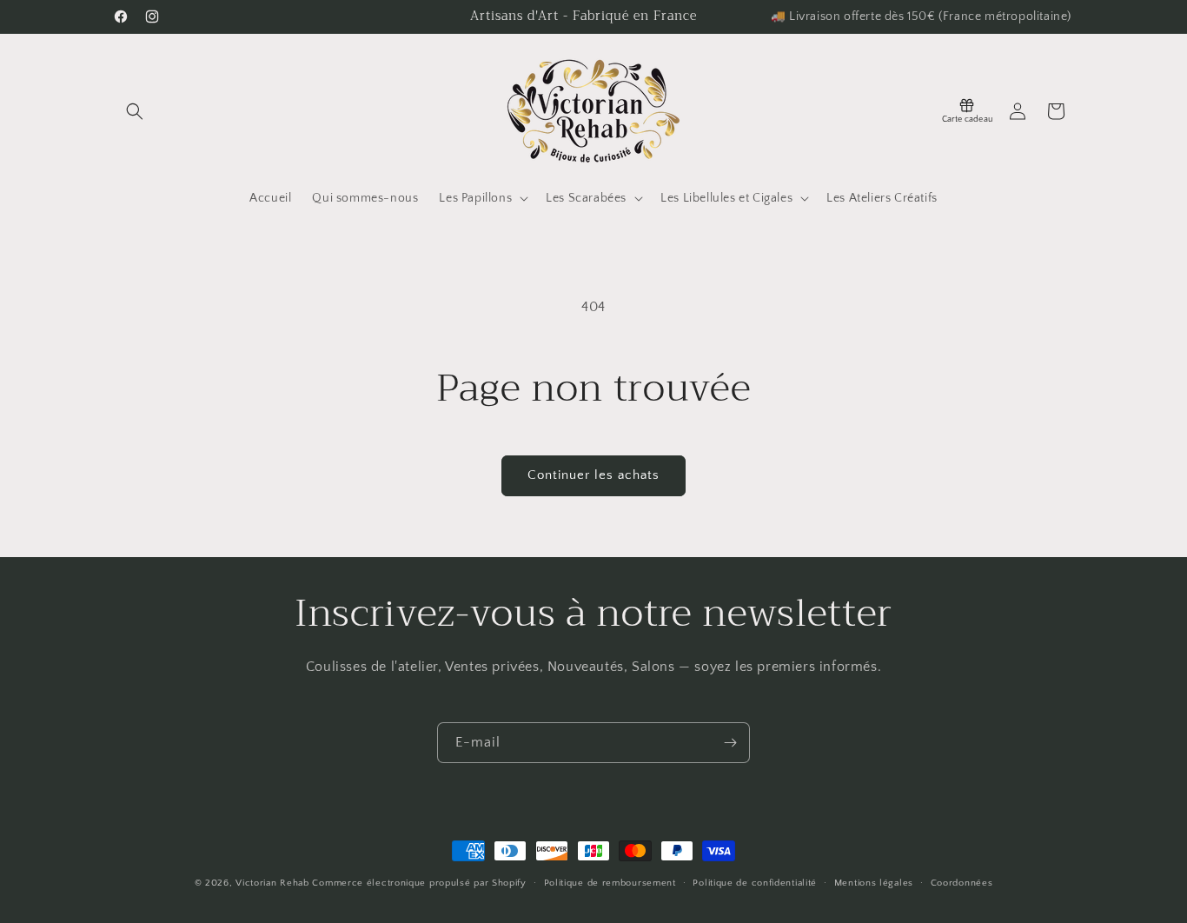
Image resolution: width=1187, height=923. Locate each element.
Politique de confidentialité (755, 882)
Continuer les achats (593, 475)
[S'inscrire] (730, 742)
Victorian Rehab (272, 883)
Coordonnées (962, 882)
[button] (135, 111)
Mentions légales (873, 882)
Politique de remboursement (610, 882)
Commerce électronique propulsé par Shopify (419, 883)
